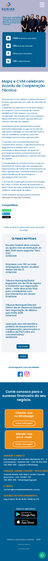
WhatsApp (7, 210)
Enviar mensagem (24, 423)
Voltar (23, 356)
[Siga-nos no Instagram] (26, 375)
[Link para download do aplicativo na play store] (26, 514)
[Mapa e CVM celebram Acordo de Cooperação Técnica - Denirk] (8, 6)
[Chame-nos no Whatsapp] (42, 555)
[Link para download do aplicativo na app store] (26, 522)
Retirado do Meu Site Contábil (16, 197)
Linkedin (6, 214)
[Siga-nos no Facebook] (20, 375)
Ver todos (23, 346)
